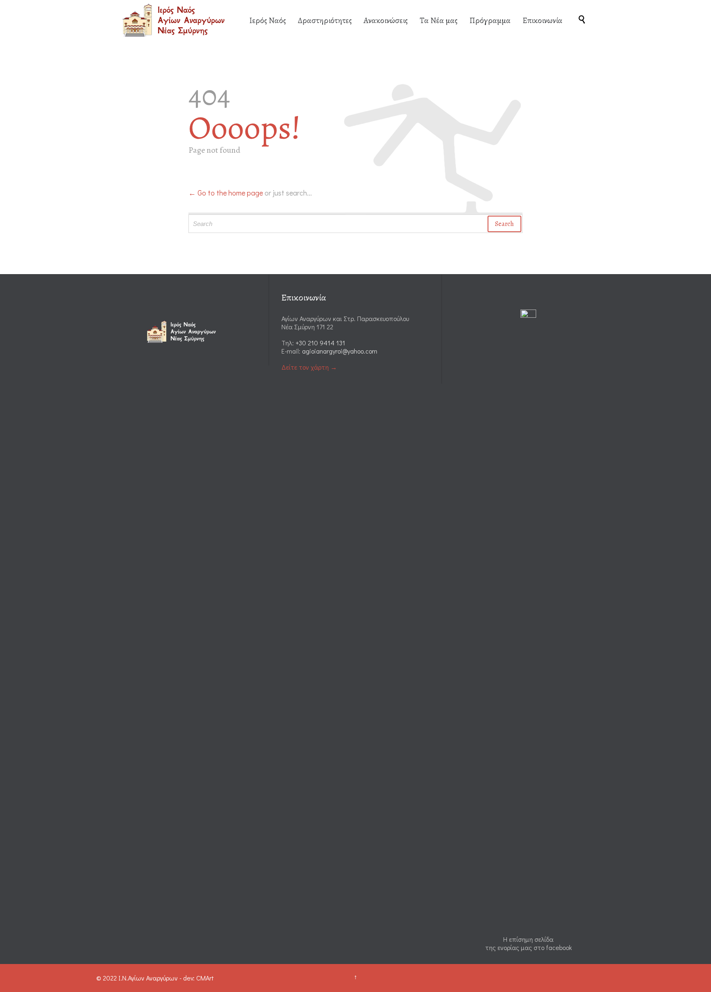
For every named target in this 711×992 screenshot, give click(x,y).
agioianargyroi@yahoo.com (339, 351)
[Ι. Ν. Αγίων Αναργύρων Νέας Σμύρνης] (175, 20)
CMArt (205, 977)
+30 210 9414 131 (320, 342)
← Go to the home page (225, 193)
